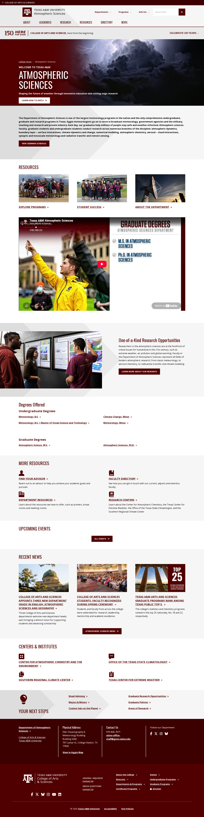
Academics (45, 22)
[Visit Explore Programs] (44, 188)
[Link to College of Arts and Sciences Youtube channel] (54, 794)
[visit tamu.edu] (29, 778)
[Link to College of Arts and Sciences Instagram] (48, 794)
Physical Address (72, 727)
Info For (143, 12)
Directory (107, 22)
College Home (25, 61)
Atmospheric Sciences (49, 13)
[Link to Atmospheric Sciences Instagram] (161, 734)
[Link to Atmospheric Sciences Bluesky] (166, 734)
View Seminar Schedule (34, 143)
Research (65, 22)
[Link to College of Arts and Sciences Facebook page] (32, 794)
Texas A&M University (30, 740)
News (124, 22)
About (26, 22)
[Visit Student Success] (102, 188)
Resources (86, 22)
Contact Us (88, 781)
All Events (100, 538)
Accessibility (110, 808)
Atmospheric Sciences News (100, 631)
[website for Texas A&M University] (27, 12)
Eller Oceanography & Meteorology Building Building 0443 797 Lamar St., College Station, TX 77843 (80, 739)
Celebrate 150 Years (183, 33)
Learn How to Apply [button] (33, 100)
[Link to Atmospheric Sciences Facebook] (151, 734)
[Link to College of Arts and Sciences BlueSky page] (43, 794)
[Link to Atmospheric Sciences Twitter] (156, 734)
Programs (124, 12)
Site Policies (127, 808)
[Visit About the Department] (160, 188)
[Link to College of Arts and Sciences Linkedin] (59, 794)
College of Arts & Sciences (32, 737)
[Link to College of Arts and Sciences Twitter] (37, 794)
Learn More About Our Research (139, 371)
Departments (101, 12)
